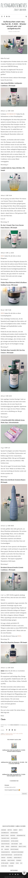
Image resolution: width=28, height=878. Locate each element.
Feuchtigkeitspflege (6, 854)
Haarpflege (14, 846)
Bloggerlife (14, 838)
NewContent (9, 734)
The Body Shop (5, 838)
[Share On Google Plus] (15, 730)
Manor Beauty (17, 857)
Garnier (12, 863)
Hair (20, 843)
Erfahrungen (14, 832)
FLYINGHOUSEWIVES (12, 876)
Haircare (12, 835)
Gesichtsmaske (14, 849)
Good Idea (4, 865)
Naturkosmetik (5, 841)
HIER (2, 256)
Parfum (3, 857)
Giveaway (18, 860)
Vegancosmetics (5, 852)
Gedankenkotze (21, 835)
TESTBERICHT (11, 114)
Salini (23, 876)
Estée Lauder (4, 863)
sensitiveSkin (11, 860)
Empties (3, 734)
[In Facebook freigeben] (6, 730)
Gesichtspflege (5, 843)
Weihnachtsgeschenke (17, 852)
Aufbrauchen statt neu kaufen (14, 733)
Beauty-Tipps (22, 846)
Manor (7, 846)
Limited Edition (18, 854)
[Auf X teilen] (9, 730)
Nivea (2, 846)
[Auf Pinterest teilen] (12, 730)
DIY (21, 863)
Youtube (11, 865)
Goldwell (9, 857)
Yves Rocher (14, 843)
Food (17, 863)
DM (2, 849)
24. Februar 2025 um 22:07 (10, 787)
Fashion (7, 849)
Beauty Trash (5, 835)
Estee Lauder (14, 841)
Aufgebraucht (5, 832)
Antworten (24, 793)
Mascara (3, 860)
